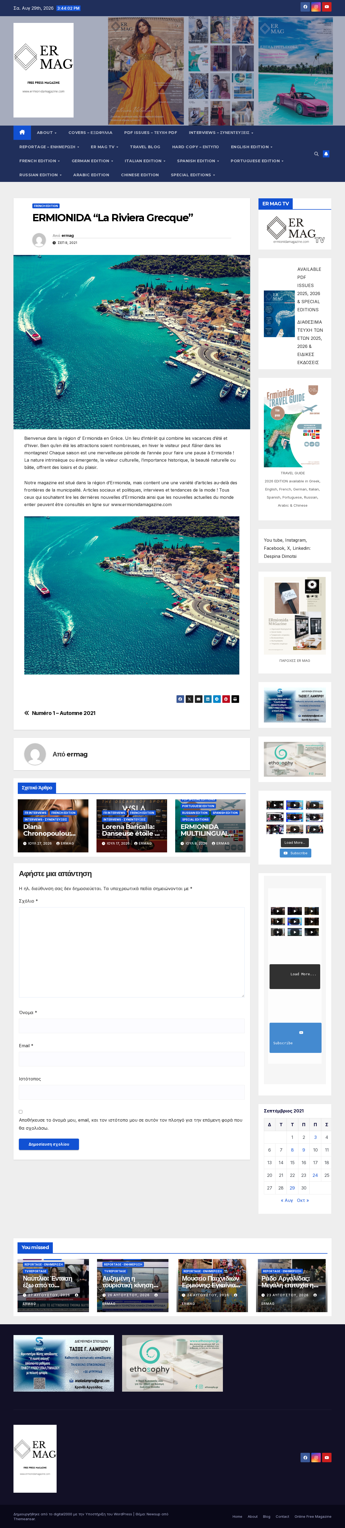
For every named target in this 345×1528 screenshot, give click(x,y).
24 (315, 1175)
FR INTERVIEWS (35, 812)
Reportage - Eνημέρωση (44, 1264)
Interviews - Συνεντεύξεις (46, 819)
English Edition (250, 146)
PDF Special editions (198, 799)
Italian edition (144, 160)
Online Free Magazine (313, 1516)
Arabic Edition (91, 174)
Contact (282, 1516)
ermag (67, 235)
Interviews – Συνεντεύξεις (220, 132)
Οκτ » (303, 1200)
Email (26, 1045)
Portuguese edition (256, 160)
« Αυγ (287, 1200)
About (45, 132)
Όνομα (28, 1012)
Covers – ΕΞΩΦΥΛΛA (90, 132)
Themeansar (24, 1519)
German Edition (91, 160)
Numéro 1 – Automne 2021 (63, 713)
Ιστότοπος (30, 1078)
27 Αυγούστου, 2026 (49, 1295)
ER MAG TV (103, 146)
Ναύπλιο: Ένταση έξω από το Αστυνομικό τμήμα (49, 1285)
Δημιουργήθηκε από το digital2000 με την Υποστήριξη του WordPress (73, 1514)
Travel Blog (145, 146)
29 (292, 1188)
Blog (266, 1516)
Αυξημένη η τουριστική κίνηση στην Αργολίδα (127, 1285)
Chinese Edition (140, 174)
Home (237, 1516)
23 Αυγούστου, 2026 (288, 1295)
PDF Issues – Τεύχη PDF (150, 132)
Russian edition (39, 174)
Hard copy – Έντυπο (195, 146)
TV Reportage (35, 1271)
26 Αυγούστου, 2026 (129, 1295)
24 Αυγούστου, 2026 (208, 1295)
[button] (316, 154)
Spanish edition (196, 160)
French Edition (38, 160)
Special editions (192, 174)
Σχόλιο (28, 901)
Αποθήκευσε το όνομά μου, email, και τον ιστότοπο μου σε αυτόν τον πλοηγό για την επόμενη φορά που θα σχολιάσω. (130, 1124)
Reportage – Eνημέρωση (48, 146)
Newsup (153, 1514)
